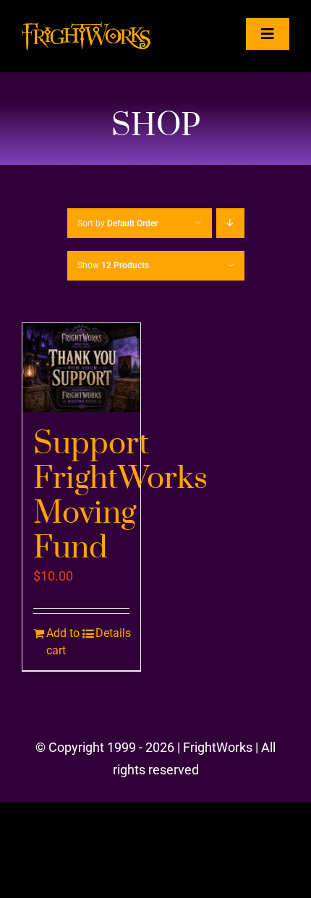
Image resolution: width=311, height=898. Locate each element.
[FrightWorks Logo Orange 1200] (86, 27)
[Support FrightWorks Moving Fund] (81, 367)
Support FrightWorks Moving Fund (120, 496)
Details (112, 633)
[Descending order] (230, 223)
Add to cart (63, 641)
